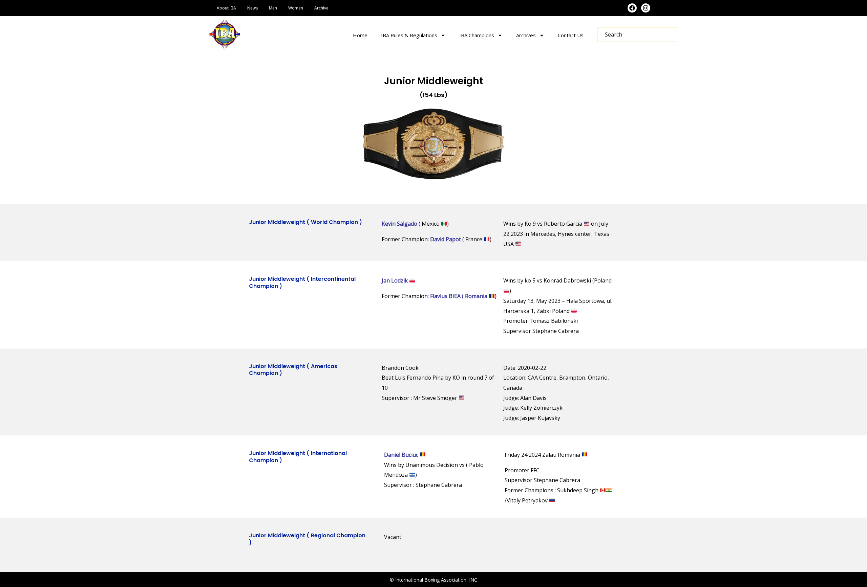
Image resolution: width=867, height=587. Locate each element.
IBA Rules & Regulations (409, 35)
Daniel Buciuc (402, 454)
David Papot (445, 239)
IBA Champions (476, 35)
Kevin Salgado (399, 223)
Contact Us (571, 35)
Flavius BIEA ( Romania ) (463, 296)
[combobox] (637, 34)
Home (360, 35)
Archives (526, 35)
